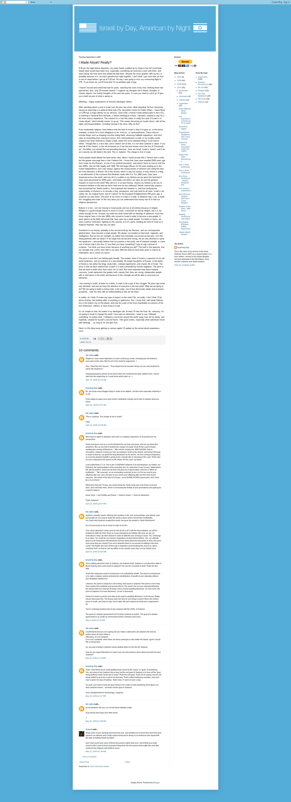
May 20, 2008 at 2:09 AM (96, 721)
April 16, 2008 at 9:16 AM (96, 380)
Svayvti (89, 729)
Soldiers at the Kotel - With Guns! (185, 208)
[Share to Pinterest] (110, 338)
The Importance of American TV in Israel (185, 120)
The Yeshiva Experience (185, 189)
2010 (179, 77)
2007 (179, 88)
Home (127, 762)
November (183, 96)
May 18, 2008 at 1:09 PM (96, 658)
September (183, 103)
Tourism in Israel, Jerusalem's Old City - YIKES (184, 146)
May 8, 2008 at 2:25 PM (95, 620)
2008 (179, 84)
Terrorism (202, 99)
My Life (88, 342)
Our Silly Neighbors (202, 95)
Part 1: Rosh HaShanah (184, 171)
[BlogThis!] (102, 338)
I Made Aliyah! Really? (184, 233)
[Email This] (99, 338)
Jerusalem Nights (183, 128)
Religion (201, 91)
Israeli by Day (91, 388)
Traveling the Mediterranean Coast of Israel (184, 135)
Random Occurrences (203, 83)
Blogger (156, 783)
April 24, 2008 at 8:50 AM (96, 552)
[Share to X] (105, 338)
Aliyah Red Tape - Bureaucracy (185, 158)
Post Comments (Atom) (99, 766)
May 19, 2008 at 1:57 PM (96, 696)
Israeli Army (202, 77)
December (183, 91)
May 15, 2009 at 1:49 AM (96, 751)
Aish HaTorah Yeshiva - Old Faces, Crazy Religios (184, 198)
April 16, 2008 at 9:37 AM (96, 405)
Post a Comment (89, 757)
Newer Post (84, 762)
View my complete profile (184, 265)
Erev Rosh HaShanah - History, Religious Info (184, 180)
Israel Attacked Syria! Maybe (185, 111)
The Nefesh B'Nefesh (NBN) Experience (185, 225)
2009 (179, 80)
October (182, 100)
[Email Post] (94, 338)
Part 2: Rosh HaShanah (184, 166)
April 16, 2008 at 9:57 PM (96, 504)
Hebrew (201, 102)
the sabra (90, 355)
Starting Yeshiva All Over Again (184, 216)
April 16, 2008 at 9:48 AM (96, 425)
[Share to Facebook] (108, 338)
